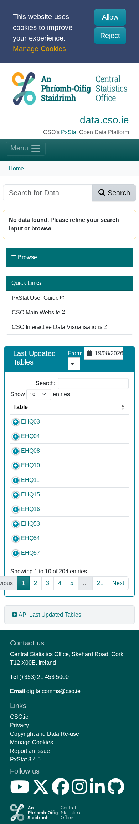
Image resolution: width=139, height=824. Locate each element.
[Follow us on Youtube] (21, 791)
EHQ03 (30, 422)
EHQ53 (30, 524)
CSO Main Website (37, 312)
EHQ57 (30, 553)
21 (100, 583)
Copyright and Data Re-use (44, 734)
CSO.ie (19, 717)
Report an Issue (30, 751)
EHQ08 (30, 451)
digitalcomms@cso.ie (53, 691)
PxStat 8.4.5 (25, 759)
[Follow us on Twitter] (42, 791)
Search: (45, 383)
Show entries (40, 394)
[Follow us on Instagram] (81, 791)
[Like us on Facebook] (62, 791)
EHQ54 (30, 538)
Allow (110, 17)
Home (16, 168)
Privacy (19, 725)
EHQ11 (30, 480)
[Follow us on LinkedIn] (99, 791)
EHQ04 (30, 436)
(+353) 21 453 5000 (44, 677)
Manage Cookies (39, 49)
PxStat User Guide (36, 298)
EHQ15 (30, 494)
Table (20, 407)
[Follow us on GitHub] (117, 791)
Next (118, 583)
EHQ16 (30, 509)
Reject (110, 35)
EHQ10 (30, 465)
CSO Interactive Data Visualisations (58, 327)
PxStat (69, 132)
